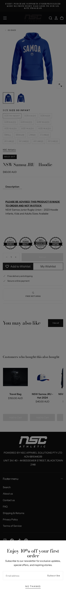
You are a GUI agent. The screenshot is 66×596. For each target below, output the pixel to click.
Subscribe (53, 575)
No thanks (33, 586)
